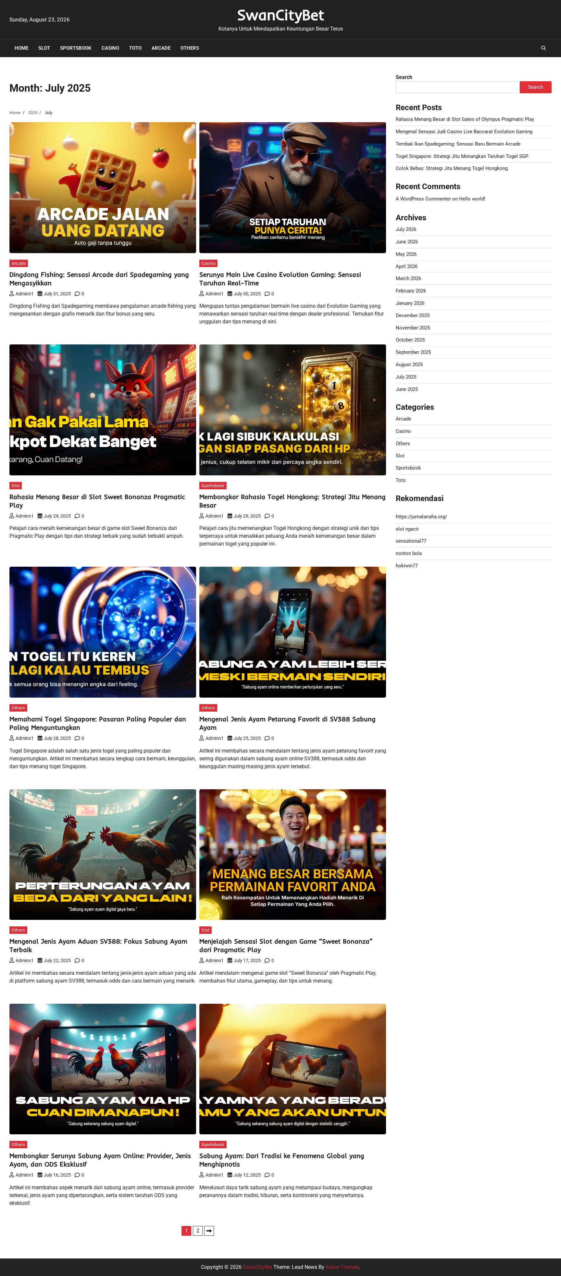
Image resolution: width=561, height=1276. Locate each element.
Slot (44, 48)
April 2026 (407, 266)
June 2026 (407, 242)
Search (404, 77)
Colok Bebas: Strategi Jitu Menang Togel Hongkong (452, 168)
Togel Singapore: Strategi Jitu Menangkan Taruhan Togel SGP (462, 156)
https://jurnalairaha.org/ (421, 516)
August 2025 (409, 364)
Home (21, 48)
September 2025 (413, 352)
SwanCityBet (280, 14)
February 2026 (411, 291)
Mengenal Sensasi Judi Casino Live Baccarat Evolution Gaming (464, 132)
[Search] (543, 48)
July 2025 (406, 377)
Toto (135, 48)
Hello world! (472, 199)
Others (190, 48)
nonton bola (409, 553)
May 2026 (406, 254)
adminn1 (25, 293)
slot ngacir (407, 529)
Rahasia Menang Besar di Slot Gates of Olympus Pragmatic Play (465, 119)
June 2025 (407, 389)
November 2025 (413, 327)
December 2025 (413, 315)
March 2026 (408, 278)
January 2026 (410, 303)
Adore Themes (342, 1267)
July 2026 (406, 229)
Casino (110, 48)
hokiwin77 (407, 566)
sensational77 (411, 541)
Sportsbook (76, 48)
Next (209, 1231)
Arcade (161, 48)
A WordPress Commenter (423, 199)
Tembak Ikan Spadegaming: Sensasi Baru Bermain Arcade (458, 144)
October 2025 (410, 340)
